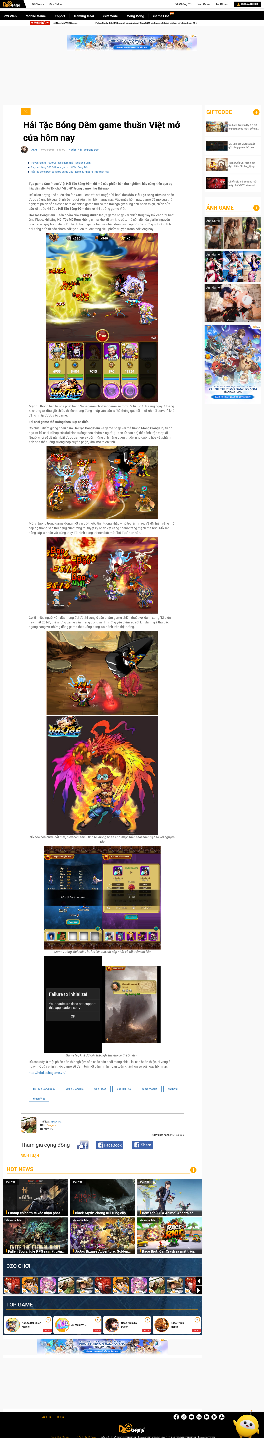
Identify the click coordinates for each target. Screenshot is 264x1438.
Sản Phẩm (55, 4)
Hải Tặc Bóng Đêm (44, 1089)
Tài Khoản (222, 4)
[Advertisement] (132, 80)
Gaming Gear (84, 16)
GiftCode (219, 112)
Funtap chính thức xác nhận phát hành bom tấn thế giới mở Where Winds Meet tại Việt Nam (34, 1213)
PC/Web (10, 1181)
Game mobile (14, 1220)
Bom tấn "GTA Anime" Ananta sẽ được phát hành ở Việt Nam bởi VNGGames (167, 1213)
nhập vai (173, 1089)
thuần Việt (39, 1098)
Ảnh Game (220, 208)
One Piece (100, 1089)
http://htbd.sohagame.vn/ (47, 1073)
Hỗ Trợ (60, 1417)
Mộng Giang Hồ (75, 1089)
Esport (60, 16)
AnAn (34, 149)
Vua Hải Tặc (124, 1089)
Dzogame (52, 1125)
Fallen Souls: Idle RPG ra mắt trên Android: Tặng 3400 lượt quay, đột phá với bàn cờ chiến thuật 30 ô (35, 1251)
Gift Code (110, 16)
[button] (199, 1290)
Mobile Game (36, 16)
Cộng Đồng (135, 16)
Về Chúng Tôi (183, 4)
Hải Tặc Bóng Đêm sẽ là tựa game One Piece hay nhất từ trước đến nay (70, 171)
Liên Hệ (46, 1417)
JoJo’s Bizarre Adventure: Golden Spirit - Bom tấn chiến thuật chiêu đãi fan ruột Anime (81, 23)
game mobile (149, 1089)
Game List (161, 16)
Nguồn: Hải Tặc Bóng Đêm (84, 149)
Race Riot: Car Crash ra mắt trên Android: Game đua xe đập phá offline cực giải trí (185, 23)
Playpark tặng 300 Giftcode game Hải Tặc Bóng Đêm (60, 167)
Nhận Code (240, 127)
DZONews (38, 4)
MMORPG (56, 1121)
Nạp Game (204, 4)
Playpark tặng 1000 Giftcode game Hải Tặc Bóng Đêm (61, 162)
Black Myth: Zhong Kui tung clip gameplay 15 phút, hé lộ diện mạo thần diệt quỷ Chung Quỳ (102, 1213)
